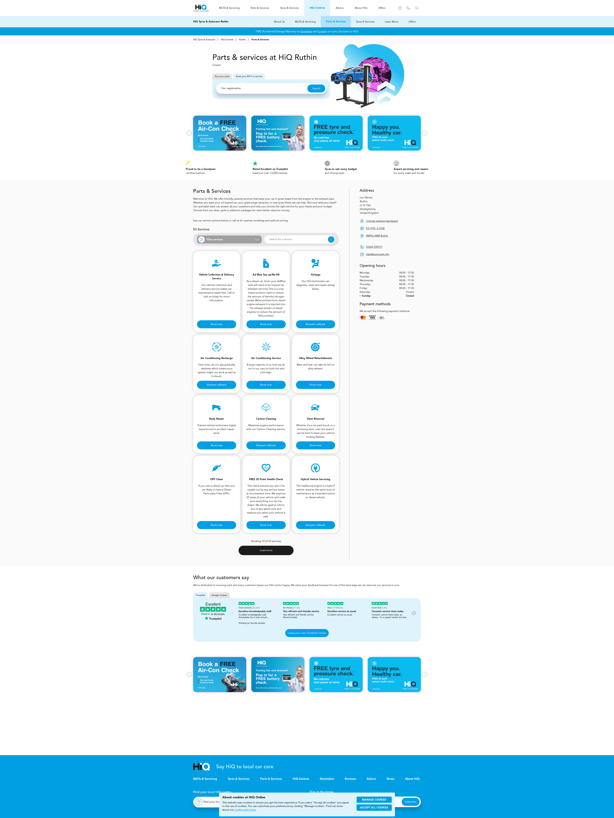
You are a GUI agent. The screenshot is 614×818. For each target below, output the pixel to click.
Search (316, 88)
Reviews (350, 779)
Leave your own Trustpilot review (307, 632)
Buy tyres (222, 76)
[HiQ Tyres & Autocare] (201, 8)
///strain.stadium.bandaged (382, 221)
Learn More (391, 21)
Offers (412, 21)
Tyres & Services (365, 21)
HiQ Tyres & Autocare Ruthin (210, 21)
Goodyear (306, 31)
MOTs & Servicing (305, 21)
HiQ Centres (301, 779)
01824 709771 (374, 246)
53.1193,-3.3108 (375, 228)
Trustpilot (200, 595)
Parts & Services (336, 21)
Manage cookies (374, 800)
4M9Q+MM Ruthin (377, 235)
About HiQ (412, 779)
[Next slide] (424, 133)
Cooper (322, 31)
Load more (266, 550)
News (390, 779)
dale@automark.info (377, 254)
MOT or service (249, 76)
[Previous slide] (189, 133)
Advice (371, 779)
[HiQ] (204, 766)
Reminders (327, 779)
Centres (227, 39)
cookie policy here (245, 809)
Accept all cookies (374, 807)
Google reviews (219, 595)
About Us (279, 21)
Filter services (215, 239)
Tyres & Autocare (204, 39)
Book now (216, 324)
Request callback (315, 324)
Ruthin (242, 39)
